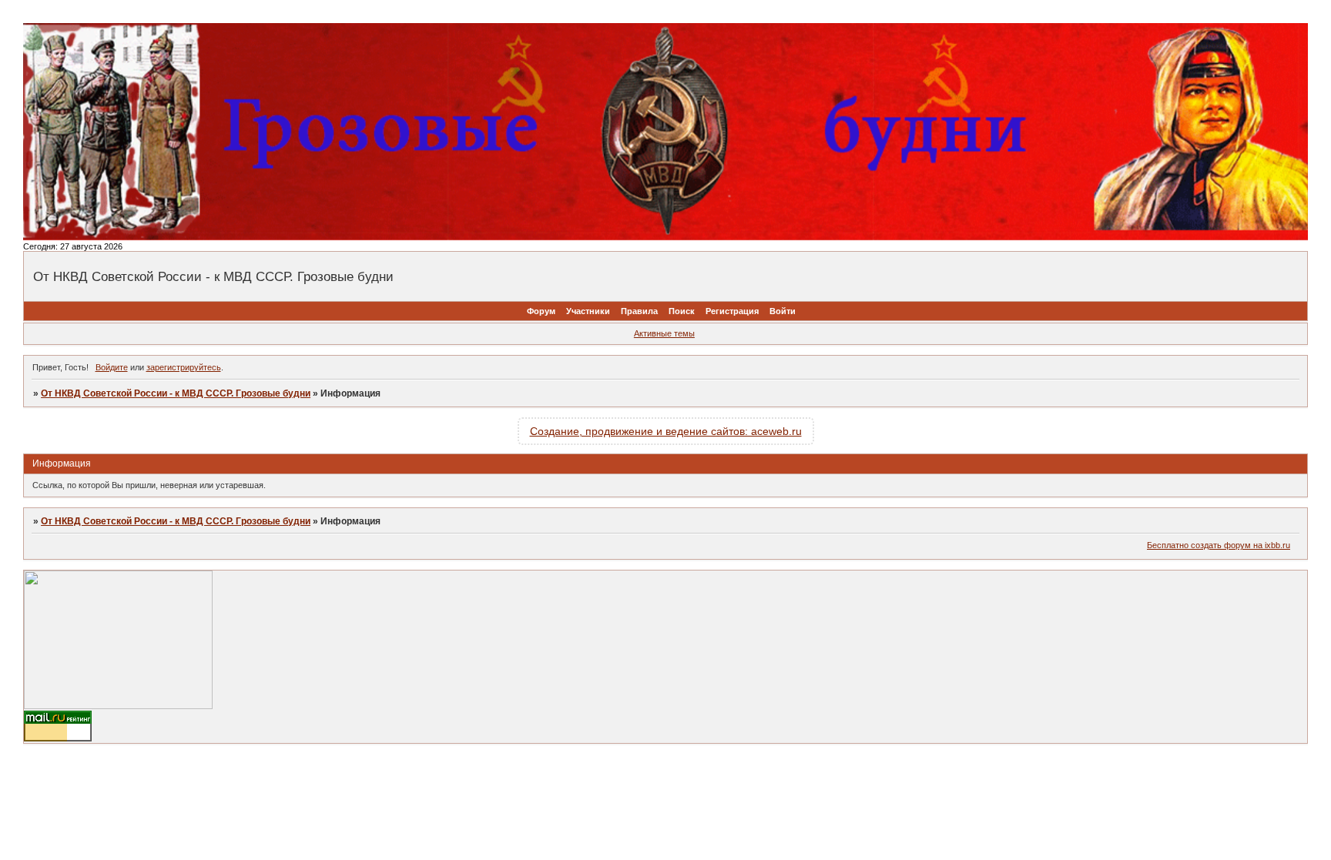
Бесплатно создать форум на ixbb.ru (1218, 545)
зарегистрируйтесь (183, 367)
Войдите (112, 367)
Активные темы (664, 333)
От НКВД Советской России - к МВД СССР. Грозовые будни (175, 393)
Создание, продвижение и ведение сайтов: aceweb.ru (666, 431)
